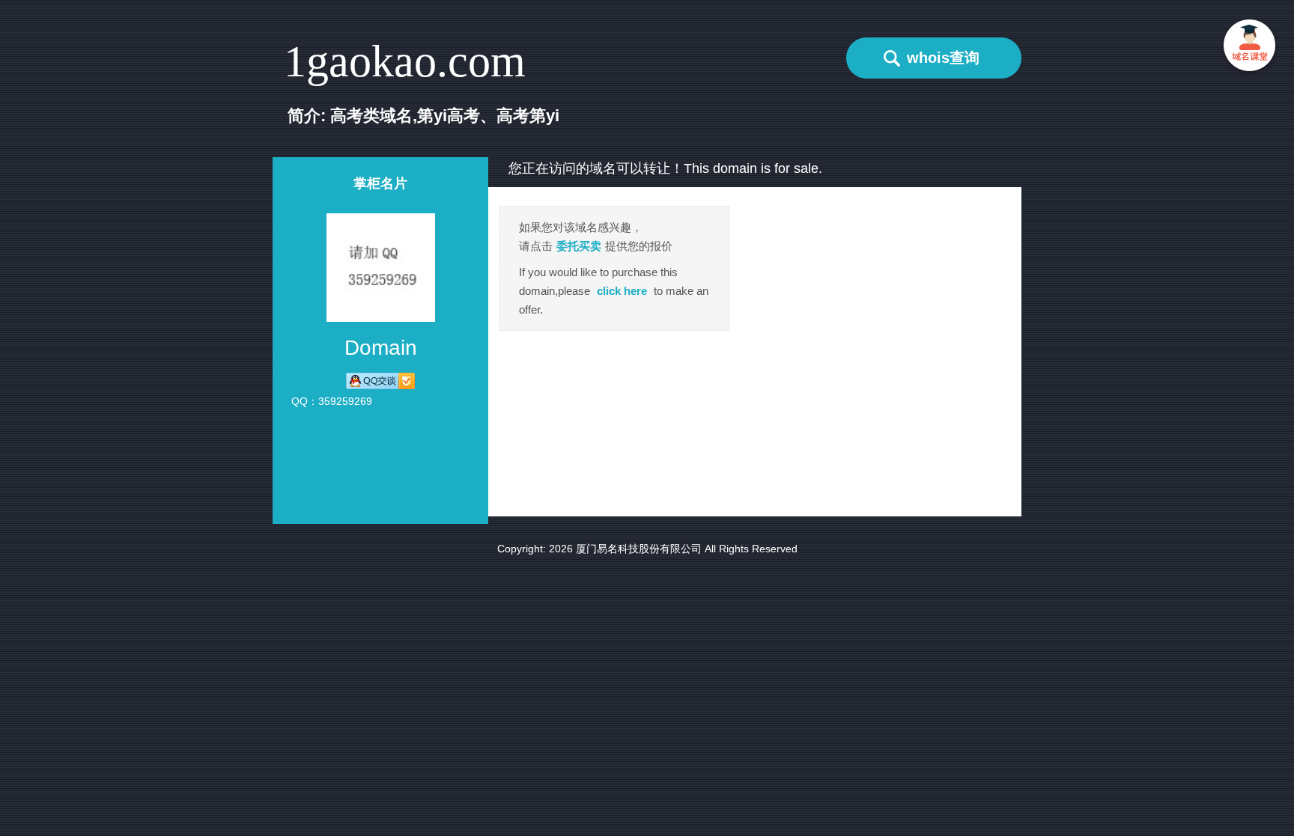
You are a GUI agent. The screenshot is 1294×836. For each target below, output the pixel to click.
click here (622, 290)
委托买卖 (578, 245)
